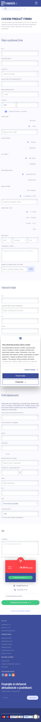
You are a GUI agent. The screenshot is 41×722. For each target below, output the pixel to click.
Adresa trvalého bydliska (9, 458)
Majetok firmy (6, 186)
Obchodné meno (6, 58)
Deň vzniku (4, 235)
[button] (36, 3)
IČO (2, 48)
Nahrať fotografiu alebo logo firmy (12, 264)
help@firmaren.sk (22, 586)
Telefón (4, 100)
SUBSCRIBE (32, 697)
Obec (3, 478)
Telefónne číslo (6, 509)
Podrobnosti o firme (7, 246)
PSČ (2, 488)
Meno (3, 433)
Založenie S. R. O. (6, 624)
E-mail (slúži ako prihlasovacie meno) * (12, 412)
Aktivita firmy (6, 138)
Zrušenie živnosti (6, 647)
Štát (2, 498)
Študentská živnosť (6, 641)
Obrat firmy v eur (6, 208)
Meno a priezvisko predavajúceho (11, 79)
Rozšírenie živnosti (6, 644)
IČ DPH (3, 326)
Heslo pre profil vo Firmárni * (9, 422)
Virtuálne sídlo (5, 661)
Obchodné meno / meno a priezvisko (12, 306)
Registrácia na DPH (7, 170)
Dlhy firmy (5, 154)
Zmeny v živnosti (6, 653)
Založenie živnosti (6, 638)
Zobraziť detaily (30, 370)
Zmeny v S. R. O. (5, 627)
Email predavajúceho (8, 89)
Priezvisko (4, 443)
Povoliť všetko (20, 376)
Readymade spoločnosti (8, 630)
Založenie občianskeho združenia (10, 664)
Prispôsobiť (19, 382)
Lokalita (4, 69)
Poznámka (4, 539)
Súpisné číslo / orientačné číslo (10, 467)
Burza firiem (4, 667)
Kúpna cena (5, 116)
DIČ (2, 316)
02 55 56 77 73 (22, 590)
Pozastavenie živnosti (7, 650)
